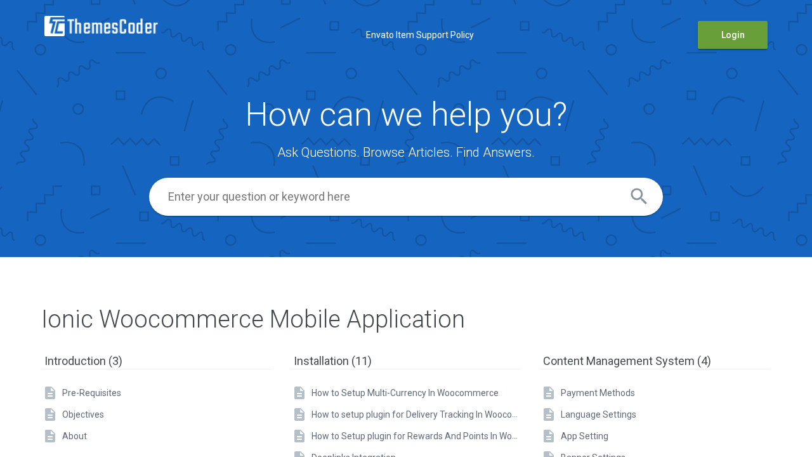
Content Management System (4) (627, 361)
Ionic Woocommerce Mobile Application (253, 319)
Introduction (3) (83, 361)
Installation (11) (333, 361)
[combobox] (406, 197)
